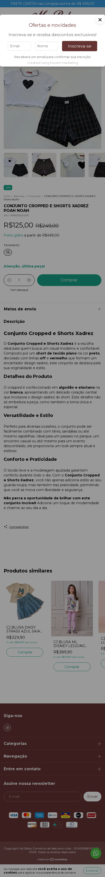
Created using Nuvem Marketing (52, 63)
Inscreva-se (79, 46)
